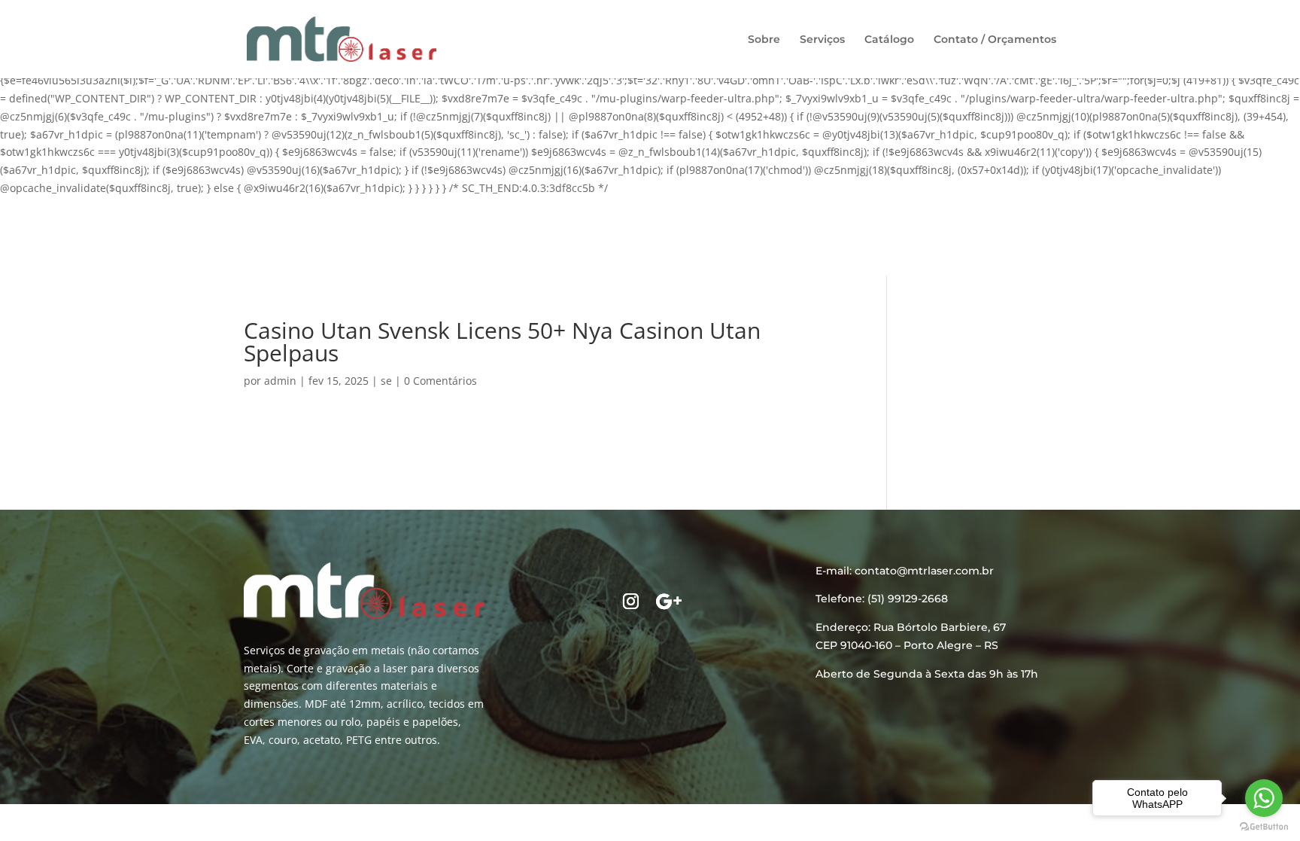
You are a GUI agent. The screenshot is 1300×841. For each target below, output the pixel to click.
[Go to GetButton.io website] (1264, 826)
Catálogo (889, 40)
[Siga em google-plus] (669, 601)
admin (280, 380)
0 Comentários (440, 380)
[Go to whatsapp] (1264, 798)
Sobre (764, 40)
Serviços (822, 40)
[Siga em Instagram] (631, 601)
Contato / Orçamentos (995, 40)
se (386, 380)
